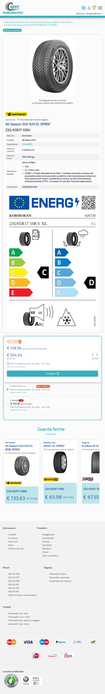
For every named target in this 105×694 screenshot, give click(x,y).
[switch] (36, 683)
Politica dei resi (16, 548)
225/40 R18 (14, 581)
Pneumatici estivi (57, 573)
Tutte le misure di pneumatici (22, 595)
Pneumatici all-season (60, 581)
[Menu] (41, 677)
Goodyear (47, 545)
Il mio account (89, 7)
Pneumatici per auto (18, 613)
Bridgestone (48, 534)
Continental (48, 538)
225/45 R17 (13, 577)
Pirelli (45, 552)
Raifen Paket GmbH (19, 410)
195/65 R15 (13, 584)
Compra (50, 373)
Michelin (46, 548)
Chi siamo (13, 538)
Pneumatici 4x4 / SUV (19, 617)
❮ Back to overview (12, 30)
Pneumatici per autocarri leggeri (24, 620)
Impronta (13, 541)
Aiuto (10, 545)
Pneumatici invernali (59, 577)
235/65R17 (27, 144)
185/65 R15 (13, 591)
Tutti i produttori (50, 555)
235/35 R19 (13, 588)
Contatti (12, 534)
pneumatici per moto (18, 624)
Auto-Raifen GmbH (19, 392)
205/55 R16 (13, 573)
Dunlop (45, 541)
